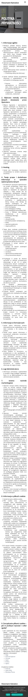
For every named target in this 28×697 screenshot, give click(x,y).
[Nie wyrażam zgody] (26, 691)
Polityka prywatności (17, 694)
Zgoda (8, 694)
